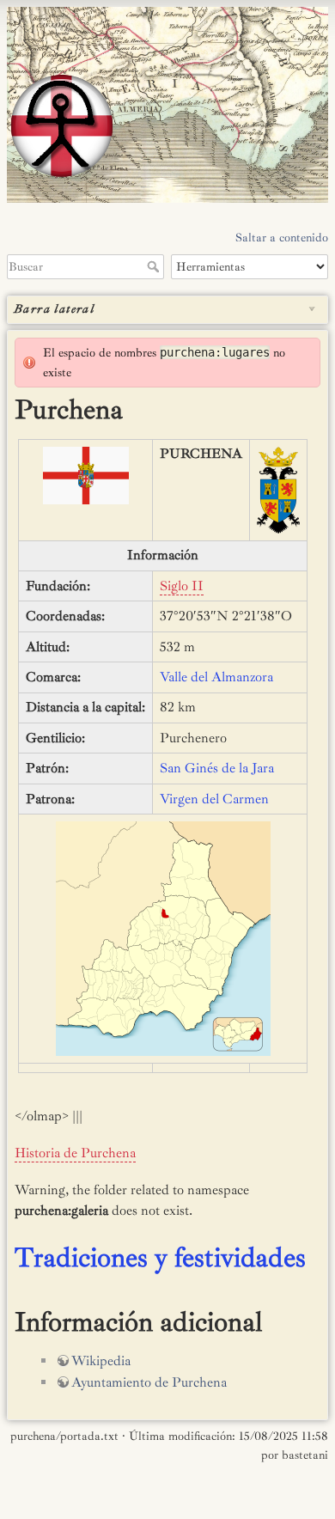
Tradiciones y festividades (160, 1258)
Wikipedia (101, 1361)
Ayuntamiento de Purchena (149, 1382)
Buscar (155, 266)
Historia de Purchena (75, 1153)
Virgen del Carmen (214, 799)
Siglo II (182, 586)
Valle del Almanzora (216, 677)
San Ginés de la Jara (217, 768)
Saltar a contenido (281, 237)
